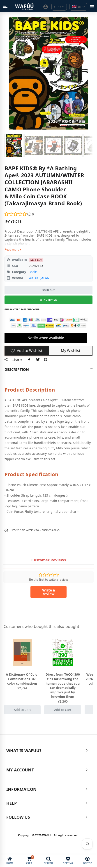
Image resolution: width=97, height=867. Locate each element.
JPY (57, 7)
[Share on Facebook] (30, 359)
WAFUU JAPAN (39, 278)
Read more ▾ (13, 249)
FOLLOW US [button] (18, 817)
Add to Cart (22, 710)
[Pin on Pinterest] (45, 359)
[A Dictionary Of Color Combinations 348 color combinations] (22, 652)
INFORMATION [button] (21, 789)
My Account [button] (20, 770)
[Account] (45, 6)
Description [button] (17, 369)
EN (79, 7)
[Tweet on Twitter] (37, 359)
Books (33, 272)
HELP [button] (11, 803)
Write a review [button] (48, 592)
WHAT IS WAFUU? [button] (24, 750)
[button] (16, 214)
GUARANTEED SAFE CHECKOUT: (22, 309)
